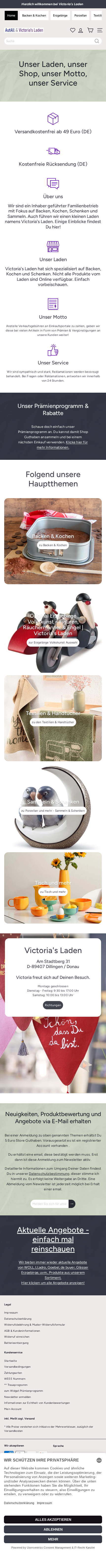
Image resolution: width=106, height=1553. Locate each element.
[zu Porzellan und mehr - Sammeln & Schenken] (53, 807)
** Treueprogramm (15, 1385)
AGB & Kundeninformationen (22, 1330)
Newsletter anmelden (17, 1397)
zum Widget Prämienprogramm (23, 1390)
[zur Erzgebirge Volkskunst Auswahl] (53, 630)
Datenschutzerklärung (18, 1318)
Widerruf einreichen (16, 1336)
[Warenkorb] (90, 30)
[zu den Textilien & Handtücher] (53, 718)
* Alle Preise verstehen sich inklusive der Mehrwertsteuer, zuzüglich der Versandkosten (48, 1429)
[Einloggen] (80, 30)
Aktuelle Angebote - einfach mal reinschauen (53, 1239)
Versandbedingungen (17, 1366)
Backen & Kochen (34, 15)
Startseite (10, 1360)
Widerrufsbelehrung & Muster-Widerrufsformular (34, 1324)
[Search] (97, 41)
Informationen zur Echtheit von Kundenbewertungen (37, 1402)
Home (11, 15)
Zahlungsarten (13, 1372)
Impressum (11, 1312)
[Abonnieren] (72, 1204)
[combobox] (53, 41)
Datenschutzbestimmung (49, 1174)
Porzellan (80, 15)
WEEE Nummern (14, 1378)
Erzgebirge (60, 15)
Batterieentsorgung (16, 1342)
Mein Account (12, 1409)
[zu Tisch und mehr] (53, 888)
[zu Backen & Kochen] (53, 541)
